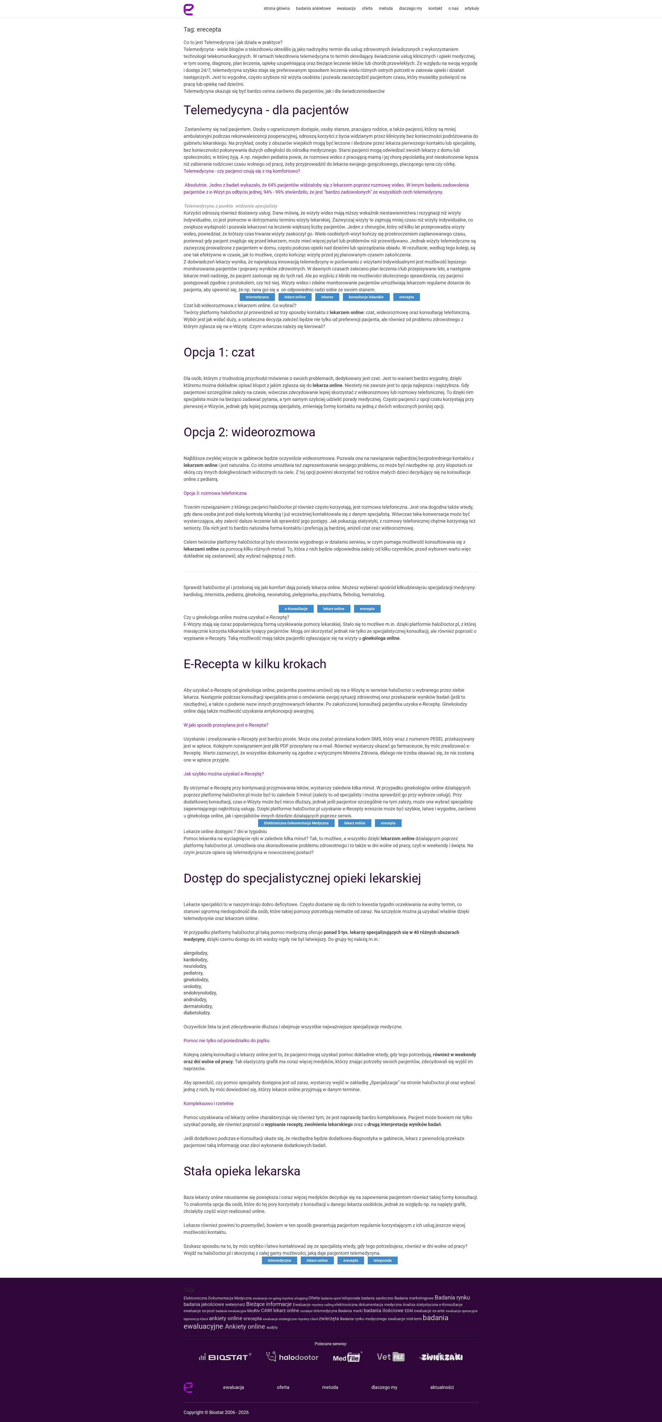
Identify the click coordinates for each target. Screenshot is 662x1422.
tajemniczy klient (196, 1319)
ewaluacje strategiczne (280, 1319)
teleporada (383, 1260)
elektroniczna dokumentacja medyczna (368, 1304)
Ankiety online (246, 1326)
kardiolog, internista (204, 594)
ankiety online (226, 1318)
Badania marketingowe (414, 1298)
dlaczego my (410, 8)
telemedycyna (257, 297)
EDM (409, 1311)
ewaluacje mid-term (405, 1319)
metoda (386, 8)
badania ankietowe (313, 8)
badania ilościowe (384, 1310)
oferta (367, 8)
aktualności (442, 1387)
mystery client (308, 1319)
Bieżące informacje (269, 1304)
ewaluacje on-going (267, 1298)
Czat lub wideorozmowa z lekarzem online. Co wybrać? (240, 305)
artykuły (472, 8)
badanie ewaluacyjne (231, 1311)
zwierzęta (329, 1318)
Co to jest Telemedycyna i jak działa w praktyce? (233, 42)
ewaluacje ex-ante (430, 1311)
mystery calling (323, 1305)
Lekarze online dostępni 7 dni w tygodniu (225, 831)
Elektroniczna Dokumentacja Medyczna (296, 823)
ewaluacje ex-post (200, 1311)
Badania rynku (452, 1297)
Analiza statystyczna (421, 1304)
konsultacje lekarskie (366, 297)
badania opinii (331, 1298)
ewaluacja (346, 8)
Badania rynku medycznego (364, 1319)
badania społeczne (377, 1298)
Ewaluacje (302, 1304)
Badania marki (351, 1311)
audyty (272, 1327)
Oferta (315, 1298)
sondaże (306, 1311)
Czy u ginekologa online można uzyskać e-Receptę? (236, 617)
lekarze (327, 297)
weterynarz (235, 1304)
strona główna (277, 8)
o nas (453, 8)
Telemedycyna (199, 49)
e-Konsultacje (296, 609)
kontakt (435, 8)
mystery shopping (295, 1298)
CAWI (267, 1310)
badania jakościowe (204, 1304)
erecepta (406, 297)
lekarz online (295, 297)
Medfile (254, 1311)
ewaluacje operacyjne (462, 1311)
